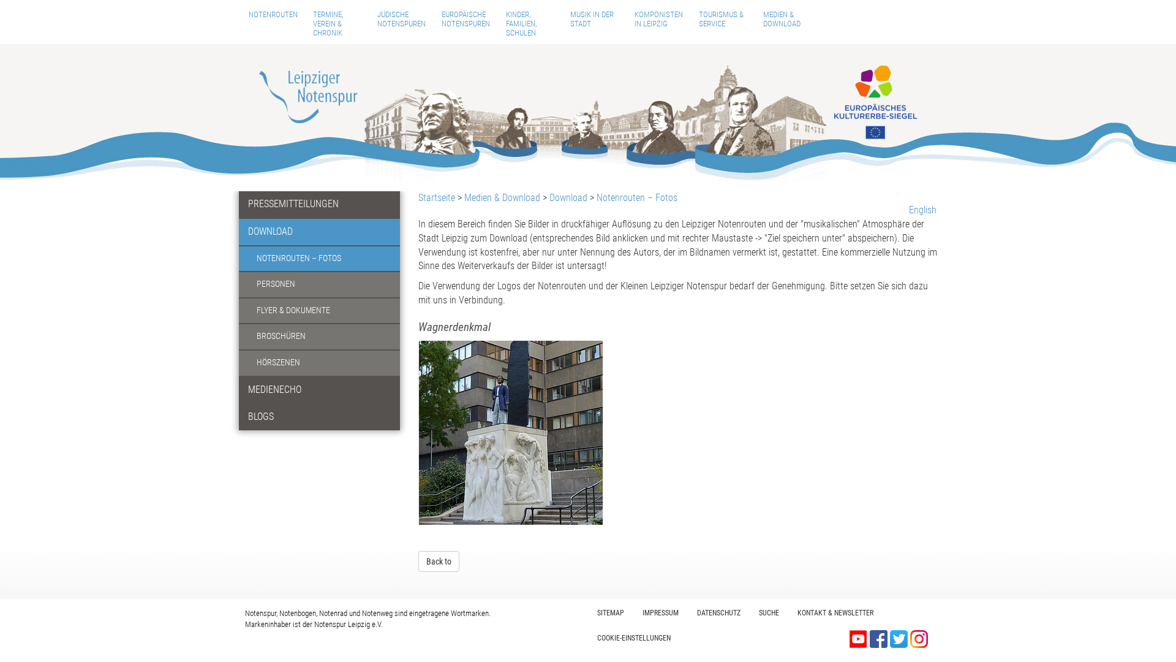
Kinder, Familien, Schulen (521, 23)
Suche (769, 613)
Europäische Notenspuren (466, 19)
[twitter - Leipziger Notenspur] (900, 638)
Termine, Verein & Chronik (328, 23)
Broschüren (281, 336)
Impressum (661, 613)
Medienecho (274, 389)
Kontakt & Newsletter (835, 613)
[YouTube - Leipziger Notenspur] (860, 638)
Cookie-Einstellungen (634, 638)
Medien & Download (782, 19)
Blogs (261, 416)
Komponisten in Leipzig (659, 19)
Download (270, 231)
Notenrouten (273, 14)
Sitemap (610, 613)
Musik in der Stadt (592, 19)
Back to (438, 561)
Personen (276, 284)
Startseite (436, 198)
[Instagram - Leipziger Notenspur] (919, 638)
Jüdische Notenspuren (401, 19)
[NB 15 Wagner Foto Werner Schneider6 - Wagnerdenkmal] (511, 433)
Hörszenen (278, 362)
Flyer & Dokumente (293, 310)
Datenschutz (719, 613)
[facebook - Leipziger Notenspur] (880, 638)
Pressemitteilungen (293, 204)
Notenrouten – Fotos (299, 258)
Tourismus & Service (721, 19)
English (923, 210)
